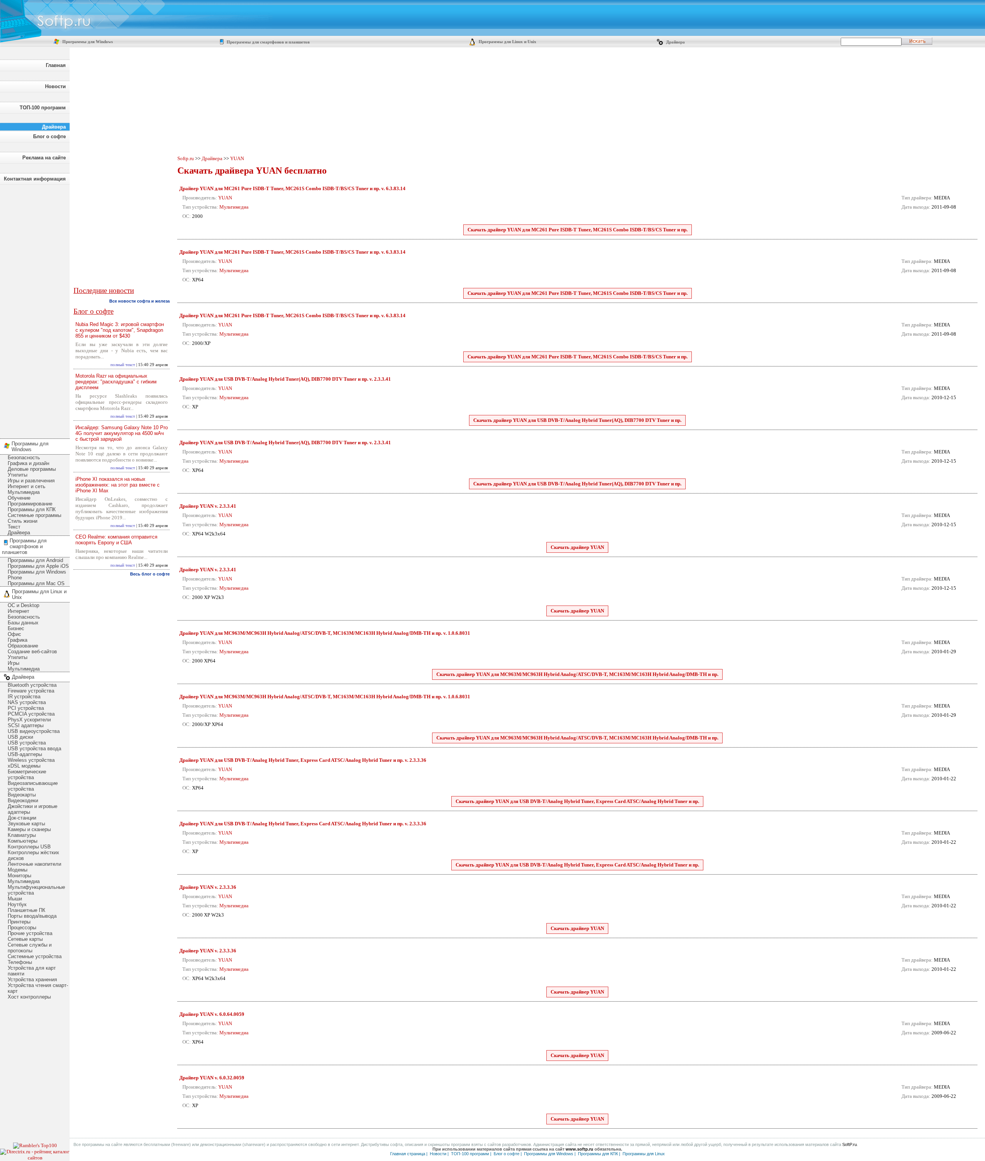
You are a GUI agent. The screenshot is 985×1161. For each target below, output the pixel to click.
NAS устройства (27, 702)
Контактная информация (35, 179)
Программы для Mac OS (36, 583)
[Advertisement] (34, 309)
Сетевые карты (25, 939)
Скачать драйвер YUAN (577, 547)
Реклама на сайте (44, 158)
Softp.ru (185, 158)
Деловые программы (32, 469)
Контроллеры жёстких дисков (33, 855)
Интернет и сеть (26, 486)
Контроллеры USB (29, 847)
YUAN (237, 158)
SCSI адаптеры (25, 725)
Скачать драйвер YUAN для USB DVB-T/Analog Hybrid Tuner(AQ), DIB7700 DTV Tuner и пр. (577, 420)
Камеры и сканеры (29, 829)
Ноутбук (17, 904)
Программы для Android (35, 560)
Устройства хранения (32, 979)
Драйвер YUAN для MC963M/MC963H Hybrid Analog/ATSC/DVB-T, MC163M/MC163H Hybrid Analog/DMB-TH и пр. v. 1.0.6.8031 (324, 633)
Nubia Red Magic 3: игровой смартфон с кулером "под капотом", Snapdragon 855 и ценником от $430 (119, 330)
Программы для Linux (644, 1153)
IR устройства (24, 696)
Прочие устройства (30, 933)
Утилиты (17, 475)
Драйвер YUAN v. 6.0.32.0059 (211, 1078)
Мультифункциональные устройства (36, 890)
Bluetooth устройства (32, 685)
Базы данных (23, 623)
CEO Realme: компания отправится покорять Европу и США (116, 539)
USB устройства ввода (34, 748)
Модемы (17, 870)
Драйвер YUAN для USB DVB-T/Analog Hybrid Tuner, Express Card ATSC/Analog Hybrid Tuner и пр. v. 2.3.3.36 (302, 760)
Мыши (15, 899)
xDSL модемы (24, 766)
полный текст (122, 365)
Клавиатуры (22, 835)
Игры (13, 663)
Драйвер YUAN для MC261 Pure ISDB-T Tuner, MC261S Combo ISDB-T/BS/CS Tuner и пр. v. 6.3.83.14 (292, 188)
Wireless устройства (31, 760)
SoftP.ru (849, 1144)
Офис (14, 634)
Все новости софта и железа (139, 301)
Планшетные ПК (26, 910)
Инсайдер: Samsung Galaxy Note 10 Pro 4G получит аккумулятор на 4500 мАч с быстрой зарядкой (121, 433)
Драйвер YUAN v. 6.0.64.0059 (211, 1014)
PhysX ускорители (29, 720)
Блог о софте (49, 136)
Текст (14, 527)
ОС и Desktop (23, 605)
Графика (17, 640)
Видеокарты (22, 795)
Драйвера (675, 42)
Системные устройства (35, 956)
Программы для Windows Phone (37, 574)
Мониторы (19, 875)
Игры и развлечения (31, 480)
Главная (56, 65)
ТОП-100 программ (43, 107)
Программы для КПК (32, 509)
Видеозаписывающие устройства (33, 786)
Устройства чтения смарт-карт (38, 988)
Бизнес (16, 628)
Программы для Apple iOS (38, 566)
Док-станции (22, 818)
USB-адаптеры (25, 754)
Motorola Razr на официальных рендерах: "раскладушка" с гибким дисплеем (116, 381)
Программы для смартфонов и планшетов (267, 42)
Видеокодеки (23, 800)
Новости (55, 86)
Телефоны (20, 962)
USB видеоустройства (34, 731)
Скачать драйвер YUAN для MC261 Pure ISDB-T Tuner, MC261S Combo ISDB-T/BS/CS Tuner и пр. (577, 230)
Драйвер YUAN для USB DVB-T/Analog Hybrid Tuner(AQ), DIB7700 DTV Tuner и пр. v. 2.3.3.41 (285, 379)
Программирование (30, 504)
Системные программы (34, 515)
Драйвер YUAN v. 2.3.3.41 (207, 506)
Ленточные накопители (34, 864)
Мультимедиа (24, 492)
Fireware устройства (31, 691)
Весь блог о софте (150, 574)
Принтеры (19, 922)
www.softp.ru (579, 1149)
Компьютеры (22, 841)
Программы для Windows (87, 42)
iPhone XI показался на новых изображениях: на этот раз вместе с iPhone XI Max (117, 485)
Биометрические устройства (27, 774)
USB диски (20, 737)
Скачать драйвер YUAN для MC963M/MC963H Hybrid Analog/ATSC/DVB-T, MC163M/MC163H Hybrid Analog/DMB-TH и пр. (577, 674)
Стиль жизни (22, 521)
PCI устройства (26, 708)
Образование (23, 646)
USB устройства (27, 743)
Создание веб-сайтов (32, 651)
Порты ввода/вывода (32, 916)
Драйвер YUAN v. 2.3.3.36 (207, 887)
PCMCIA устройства (31, 714)
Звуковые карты (26, 823)
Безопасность (24, 457)
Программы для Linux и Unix (506, 42)
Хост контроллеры (29, 997)
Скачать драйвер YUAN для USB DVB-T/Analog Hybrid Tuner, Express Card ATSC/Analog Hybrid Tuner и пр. (577, 801)
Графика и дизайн (28, 463)
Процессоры (22, 927)
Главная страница (407, 1153)
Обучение (19, 498)
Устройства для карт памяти (32, 971)
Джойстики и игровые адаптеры (32, 809)
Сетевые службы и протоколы (30, 948)
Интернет (18, 611)
